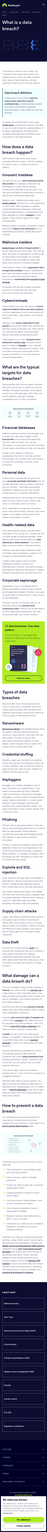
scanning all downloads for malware (17, 1272)
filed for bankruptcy (18, 1090)
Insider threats (8, 248)
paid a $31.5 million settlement (24, 1026)
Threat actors (8, 125)
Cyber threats (25, 12)
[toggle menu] (43, 5)
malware (30, 215)
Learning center (13, 12)
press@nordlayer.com (23, 1495)
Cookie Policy (8, 1513)
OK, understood (23, 1520)
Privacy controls (23, 1526)
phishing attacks (9, 203)
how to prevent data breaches (15, 1126)
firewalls (22, 345)
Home (3, 12)
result (31, 948)
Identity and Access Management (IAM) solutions (23, 1246)
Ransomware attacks (11, 729)
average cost (36, 990)
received (19, 1020)
